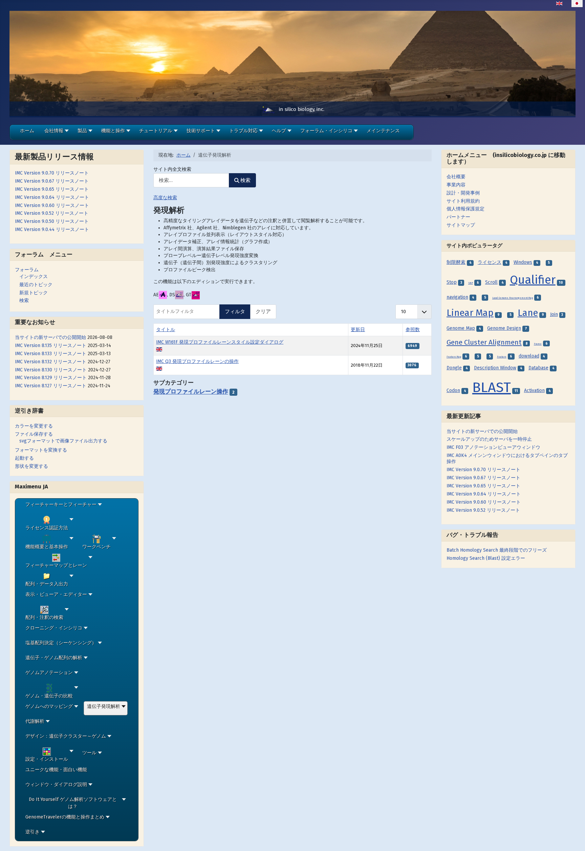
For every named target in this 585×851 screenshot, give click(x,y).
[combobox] (191, 180)
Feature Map (454, 356)
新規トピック (33, 293)
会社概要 (456, 177)
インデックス (33, 276)
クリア (263, 311)
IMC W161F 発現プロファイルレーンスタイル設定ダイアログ (219, 342)
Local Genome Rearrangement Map (512, 298)
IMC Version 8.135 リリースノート (50, 345)
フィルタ (235, 311)
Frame (538, 344)
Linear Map (470, 312)
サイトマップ (461, 225)
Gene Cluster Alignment (484, 342)
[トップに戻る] (574, 840)
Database (538, 368)
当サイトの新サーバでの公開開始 (50, 337)
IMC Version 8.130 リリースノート (51, 370)
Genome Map (461, 328)
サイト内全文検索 (172, 169)
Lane (528, 312)
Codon (453, 390)
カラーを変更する (34, 426)
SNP (470, 283)
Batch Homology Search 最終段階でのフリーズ (497, 550)
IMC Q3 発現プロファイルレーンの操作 (197, 361)
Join (554, 314)
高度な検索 (165, 198)
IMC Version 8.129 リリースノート (51, 378)
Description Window (495, 368)
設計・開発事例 (463, 193)
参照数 (413, 329)
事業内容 (456, 185)
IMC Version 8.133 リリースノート (50, 353)
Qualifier (533, 280)
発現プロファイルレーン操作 (190, 392)
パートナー (458, 217)
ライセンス (489, 262)
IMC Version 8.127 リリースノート (50, 386)
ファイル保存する (34, 434)
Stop (452, 282)
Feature (501, 356)
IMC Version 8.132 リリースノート (50, 362)
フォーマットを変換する (41, 450)
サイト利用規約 (463, 201)
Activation (534, 390)
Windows (523, 262)
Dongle (454, 368)
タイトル (165, 329)
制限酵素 (456, 262)
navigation (457, 297)
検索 (24, 300)
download (529, 356)
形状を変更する (31, 466)
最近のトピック (35, 285)
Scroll (491, 282)
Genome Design (504, 328)
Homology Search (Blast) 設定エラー (486, 558)
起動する (24, 458)
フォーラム (27, 270)
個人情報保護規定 (465, 209)
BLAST (491, 387)
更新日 (358, 329)
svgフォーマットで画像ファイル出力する (63, 441)
